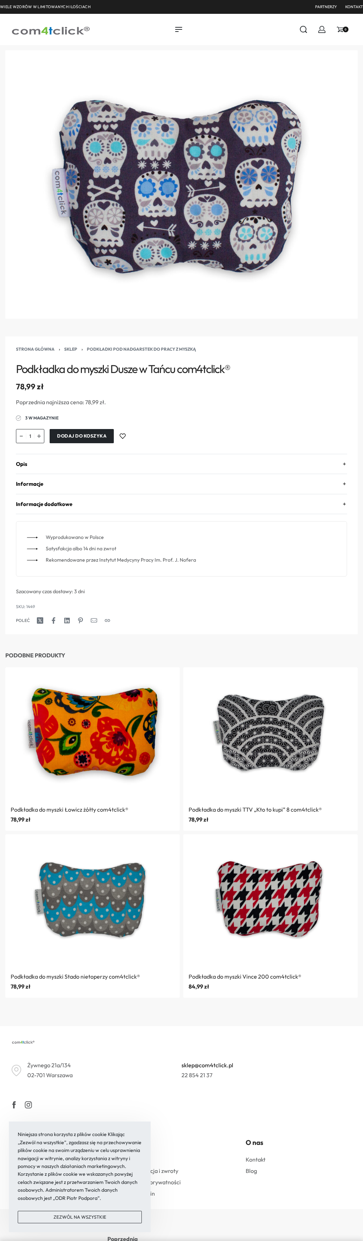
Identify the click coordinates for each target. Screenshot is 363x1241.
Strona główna (35, 349)
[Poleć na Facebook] (53, 620)
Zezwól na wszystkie (80, 1217)
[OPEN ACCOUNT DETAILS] (322, 29)
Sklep (70, 349)
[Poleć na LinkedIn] (67, 620)
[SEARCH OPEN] (303, 29)
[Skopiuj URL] (107, 620)
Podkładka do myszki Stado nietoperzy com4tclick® (75, 976)
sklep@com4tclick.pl (207, 1065)
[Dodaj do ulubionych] (122, 436)
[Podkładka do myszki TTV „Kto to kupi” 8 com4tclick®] (270, 733)
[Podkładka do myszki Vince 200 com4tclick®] (270, 900)
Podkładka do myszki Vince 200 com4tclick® (245, 976)
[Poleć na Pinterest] (80, 620)
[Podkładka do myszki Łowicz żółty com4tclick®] (92, 733)
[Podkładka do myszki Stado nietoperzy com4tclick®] (92, 900)
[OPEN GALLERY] (181, 184)
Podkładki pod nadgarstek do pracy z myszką (141, 349)
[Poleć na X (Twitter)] (40, 620)
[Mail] (94, 620)
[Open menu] (179, 29)
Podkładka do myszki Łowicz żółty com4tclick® (69, 809)
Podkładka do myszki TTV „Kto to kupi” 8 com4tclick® (255, 809)
